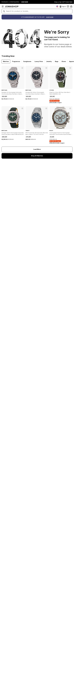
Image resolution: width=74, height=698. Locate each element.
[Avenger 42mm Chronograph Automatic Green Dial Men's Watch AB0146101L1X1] (22, 108)
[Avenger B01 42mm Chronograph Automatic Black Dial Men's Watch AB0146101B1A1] (46, 68)
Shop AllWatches (37, 156)
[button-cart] (71, 6)
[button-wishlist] (68, 6)
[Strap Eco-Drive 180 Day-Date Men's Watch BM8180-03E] (70, 68)
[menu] (3, 6)
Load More (37, 149)
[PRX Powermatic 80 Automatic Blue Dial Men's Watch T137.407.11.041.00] (46, 108)
